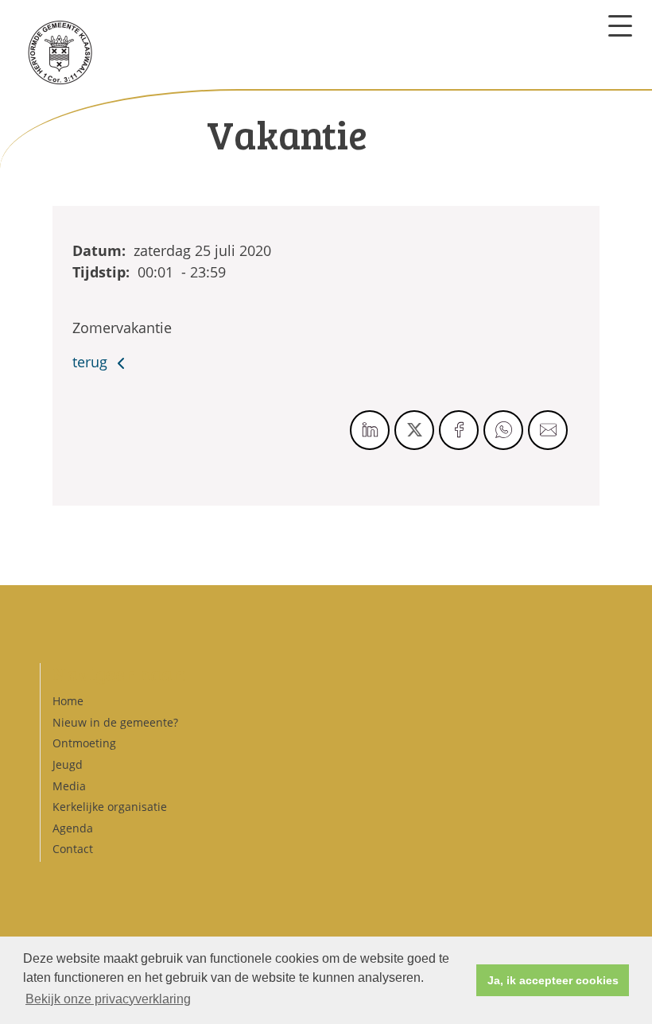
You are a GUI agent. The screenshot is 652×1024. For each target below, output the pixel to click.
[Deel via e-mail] (548, 430)
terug (91, 361)
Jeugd (67, 764)
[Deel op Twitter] (414, 430)
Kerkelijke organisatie (109, 806)
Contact (72, 848)
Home (67, 700)
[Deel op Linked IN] (370, 430)
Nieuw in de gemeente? (115, 722)
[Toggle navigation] (620, 26)
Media (69, 785)
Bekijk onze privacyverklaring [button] (108, 999)
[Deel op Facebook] (459, 430)
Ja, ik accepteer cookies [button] (553, 980)
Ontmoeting (84, 743)
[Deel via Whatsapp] (503, 430)
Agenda (72, 828)
